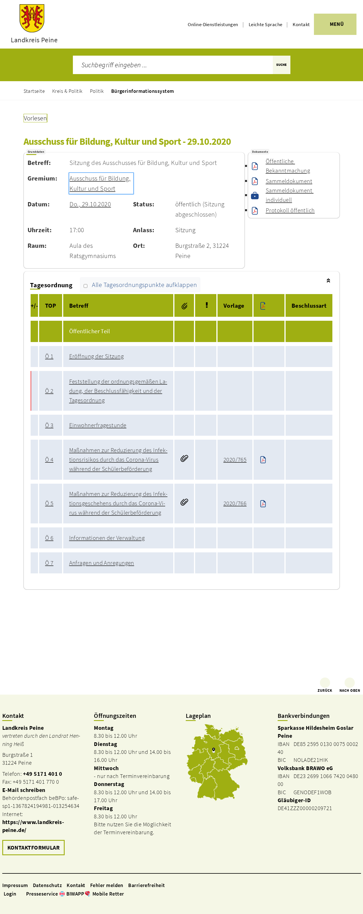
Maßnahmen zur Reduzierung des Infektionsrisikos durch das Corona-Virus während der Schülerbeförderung (118, 459)
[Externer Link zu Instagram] (134, 893)
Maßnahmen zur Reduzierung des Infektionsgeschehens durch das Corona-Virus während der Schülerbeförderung (118, 503)
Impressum (15, 885)
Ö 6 (49, 538)
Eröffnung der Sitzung (96, 356)
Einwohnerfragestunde (97, 425)
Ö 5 (49, 503)
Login (10, 893)
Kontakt (301, 24)
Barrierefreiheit (146, 885)
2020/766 (235, 503)
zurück (325, 690)
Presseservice (42, 893)
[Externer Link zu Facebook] (127, 893)
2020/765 (235, 459)
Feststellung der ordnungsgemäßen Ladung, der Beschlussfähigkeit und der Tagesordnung (118, 391)
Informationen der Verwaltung (107, 538)
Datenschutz (47, 885)
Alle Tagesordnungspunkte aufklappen (144, 285)
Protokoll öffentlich (290, 210)
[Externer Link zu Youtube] (140, 893)
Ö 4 (49, 459)
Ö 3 (49, 425)
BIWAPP (75, 893)
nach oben (349, 690)
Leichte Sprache (265, 24)
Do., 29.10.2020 (90, 204)
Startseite (34, 91)
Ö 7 (49, 563)
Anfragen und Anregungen (101, 563)
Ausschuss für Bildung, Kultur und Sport (99, 183)
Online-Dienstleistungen (213, 24)
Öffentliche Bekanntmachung (288, 166)
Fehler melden (106, 885)
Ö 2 (49, 391)
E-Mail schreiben (23, 790)
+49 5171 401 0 (42, 773)
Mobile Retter (108, 893)
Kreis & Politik (67, 91)
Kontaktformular (33, 847)
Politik (97, 91)
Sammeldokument (289, 181)
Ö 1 (49, 356)
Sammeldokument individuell (290, 195)
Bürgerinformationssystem (142, 91)
